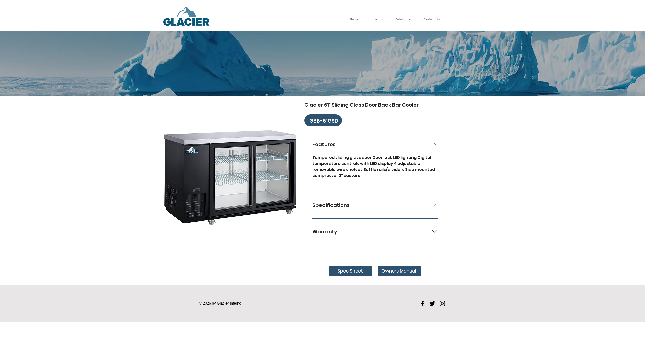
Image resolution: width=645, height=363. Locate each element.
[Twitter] (432, 303)
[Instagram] (442, 303)
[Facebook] (422, 303)
